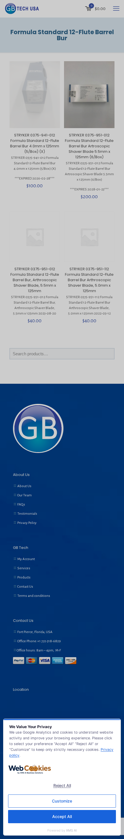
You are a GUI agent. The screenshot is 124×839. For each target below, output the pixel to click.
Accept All (62, 816)
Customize (62, 801)
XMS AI (71, 830)
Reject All (62, 785)
